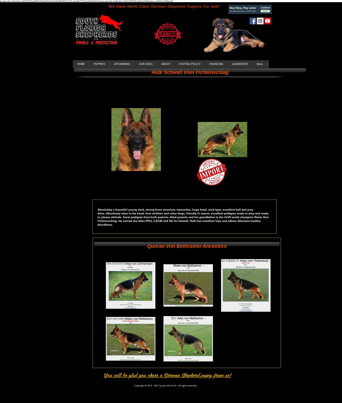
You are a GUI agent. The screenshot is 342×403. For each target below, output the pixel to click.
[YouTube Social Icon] (267, 21)
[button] (190, 72)
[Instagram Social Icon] (260, 21)
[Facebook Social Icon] (253, 21)
